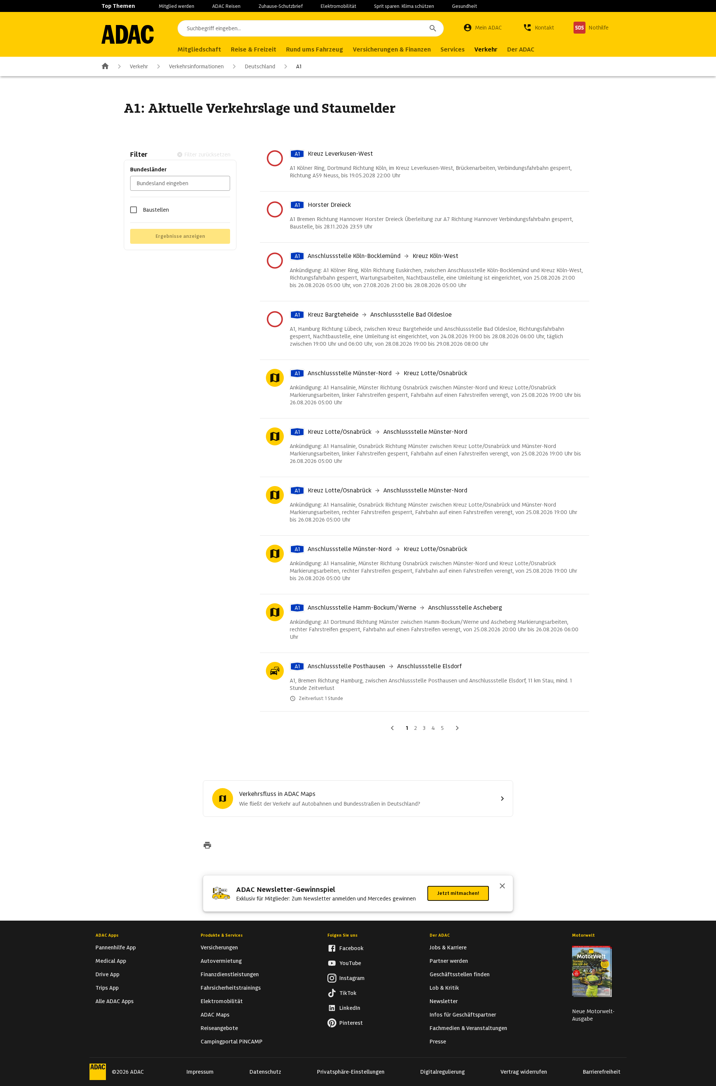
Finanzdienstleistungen (230, 974)
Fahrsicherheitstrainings (231, 987)
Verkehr (139, 66)
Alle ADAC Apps (114, 1001)
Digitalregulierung (442, 1071)
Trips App (107, 987)
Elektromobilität (338, 6)
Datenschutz (265, 1071)
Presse (438, 1041)
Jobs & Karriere (448, 947)
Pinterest (351, 1023)
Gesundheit (464, 6)
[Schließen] (502, 886)
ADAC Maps (215, 1014)
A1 (299, 66)
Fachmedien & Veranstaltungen (468, 1028)
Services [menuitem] (452, 49)
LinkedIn (349, 1008)
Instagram (352, 978)
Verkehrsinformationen (196, 66)
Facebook (351, 948)
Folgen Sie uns (342, 935)
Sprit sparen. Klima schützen (404, 6)
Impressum (200, 1071)
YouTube (350, 963)
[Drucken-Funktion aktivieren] (207, 846)
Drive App (107, 974)
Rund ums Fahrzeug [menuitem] (314, 49)
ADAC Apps (107, 935)
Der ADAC (440, 935)
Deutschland (260, 66)
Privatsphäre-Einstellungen (350, 1071)
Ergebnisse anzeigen (180, 236)
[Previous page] (392, 728)
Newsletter (444, 1001)
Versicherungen (219, 947)
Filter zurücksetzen (207, 154)
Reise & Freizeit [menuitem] (253, 49)
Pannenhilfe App (115, 947)
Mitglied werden (176, 6)
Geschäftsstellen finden (460, 974)
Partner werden (449, 961)
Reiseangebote (219, 1028)
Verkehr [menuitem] (485, 49)
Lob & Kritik (444, 987)
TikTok (348, 993)
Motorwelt (583, 935)
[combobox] (311, 28)
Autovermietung (221, 961)
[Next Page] (457, 728)
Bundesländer (148, 169)
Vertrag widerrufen (523, 1071)
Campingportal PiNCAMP (232, 1041)
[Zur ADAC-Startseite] (127, 34)
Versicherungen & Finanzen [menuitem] (392, 49)
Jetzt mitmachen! (458, 893)
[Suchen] (433, 28)
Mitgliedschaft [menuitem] (199, 49)
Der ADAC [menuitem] (520, 49)
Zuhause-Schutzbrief (280, 6)
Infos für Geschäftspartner (463, 1014)
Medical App (110, 961)
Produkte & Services (222, 935)
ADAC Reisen (226, 6)
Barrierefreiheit (602, 1071)
